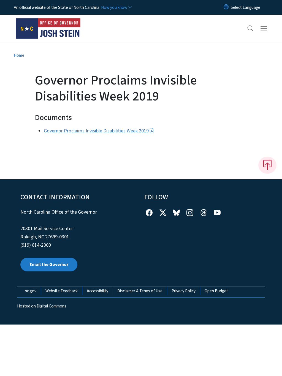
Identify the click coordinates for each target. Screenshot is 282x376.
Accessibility (97, 291)
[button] (246, 28)
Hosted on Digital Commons (41, 306)
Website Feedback (61, 291)
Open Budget (216, 291)
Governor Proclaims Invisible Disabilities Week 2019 (96, 130)
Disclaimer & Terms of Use (139, 291)
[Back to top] (267, 165)
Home (19, 55)
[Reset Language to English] (226, 7)
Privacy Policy (184, 291)
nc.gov (30, 291)
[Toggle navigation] (269, 28)
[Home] (48, 22)
